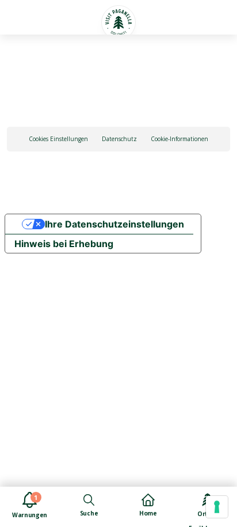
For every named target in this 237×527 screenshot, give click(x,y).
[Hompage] (118, 22)
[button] (27, 15)
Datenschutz (119, 139)
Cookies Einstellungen (58, 139)
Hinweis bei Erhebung (63, 243)
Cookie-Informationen (179, 139)
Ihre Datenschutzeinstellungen (114, 224)
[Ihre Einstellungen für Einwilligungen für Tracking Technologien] (217, 507)
